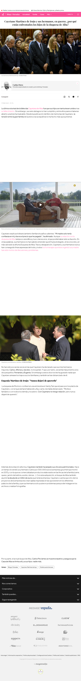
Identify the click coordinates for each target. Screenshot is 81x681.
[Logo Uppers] (15, 638)
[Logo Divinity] (15, 625)
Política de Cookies (58, 655)
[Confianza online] (40, 673)
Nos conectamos (9, 583)
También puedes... (9, 594)
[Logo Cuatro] (65, 618)
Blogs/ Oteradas (13, 14)
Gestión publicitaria (70, 655)
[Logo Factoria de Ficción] (65, 625)
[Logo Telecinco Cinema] (40, 639)
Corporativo (7, 589)
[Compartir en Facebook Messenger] (73, 97)
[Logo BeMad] (65, 632)
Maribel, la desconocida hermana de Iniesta (16, 10)
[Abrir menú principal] (78, 14)
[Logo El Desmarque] (40, 625)
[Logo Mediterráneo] (65, 646)
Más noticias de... (9, 578)
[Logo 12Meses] (65, 639)
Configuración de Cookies (44, 655)
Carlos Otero (18, 85)
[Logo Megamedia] (41, 664)
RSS (79, 655)
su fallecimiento (7, 111)
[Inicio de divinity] (3, 14)
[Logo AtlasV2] (15, 646)
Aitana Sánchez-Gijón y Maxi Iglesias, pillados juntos (48, 10)
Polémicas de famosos (46, 567)
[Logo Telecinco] (40, 618)
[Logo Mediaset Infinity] (15, 618)
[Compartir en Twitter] (69, 97)
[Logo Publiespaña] (40, 645)
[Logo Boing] (15, 632)
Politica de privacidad (29, 655)
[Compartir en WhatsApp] (64, 97)
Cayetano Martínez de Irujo (29, 567)
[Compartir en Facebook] (78, 97)
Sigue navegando (9, 599)
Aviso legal (4, 655)
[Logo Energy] (40, 632)
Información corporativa (15, 655)
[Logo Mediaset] (40, 609)
